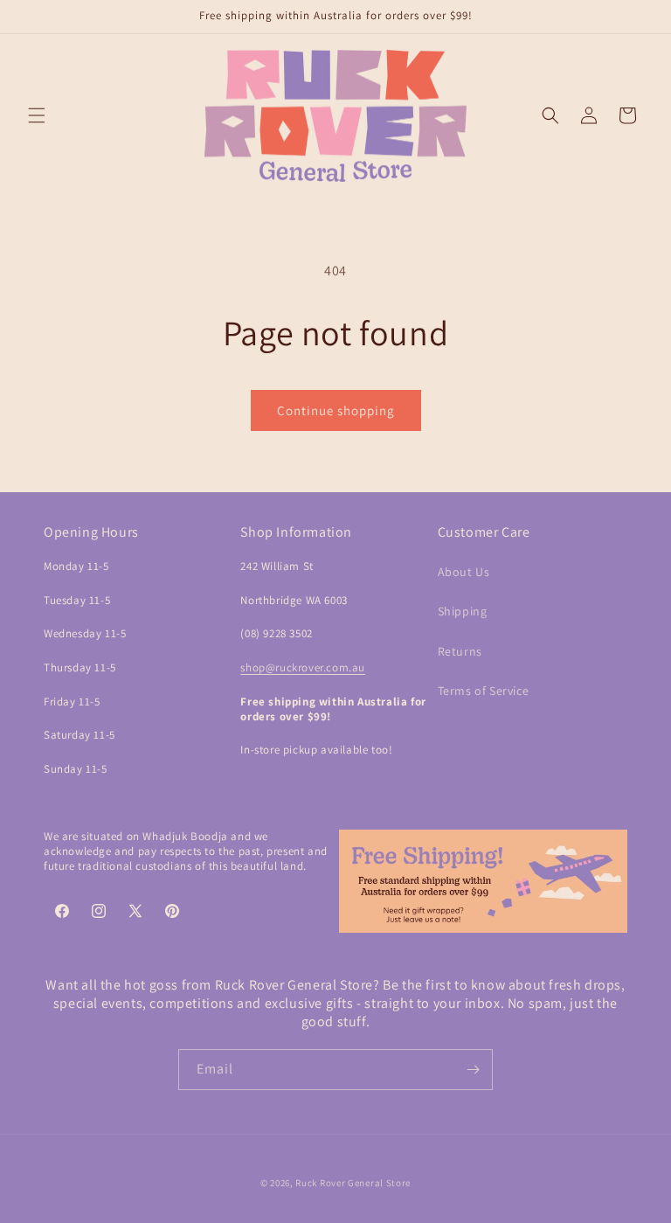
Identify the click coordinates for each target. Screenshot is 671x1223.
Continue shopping (336, 410)
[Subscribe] (472, 1069)
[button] (36, 115)
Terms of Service (483, 690)
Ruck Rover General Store (353, 1183)
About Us (464, 572)
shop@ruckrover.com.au (302, 667)
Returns (460, 651)
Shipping (463, 611)
